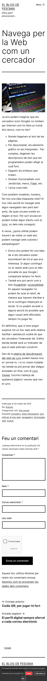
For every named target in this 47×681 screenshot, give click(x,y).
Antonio (9, 407)
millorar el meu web (11, 417)
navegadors (27, 417)
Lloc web (7, 518)
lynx (42, 414)
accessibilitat (35, 284)
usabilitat (20, 284)
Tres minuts (24, 410)
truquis (10, 420)
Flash (34, 183)
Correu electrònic (12, 502)
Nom (5, 486)
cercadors (16, 414)
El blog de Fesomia (17, 664)
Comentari (8, 455)
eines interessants (30, 414)
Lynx (4, 224)
